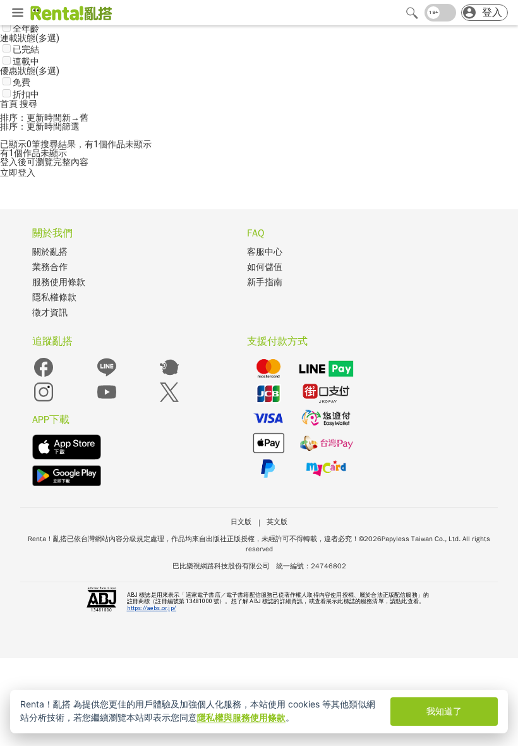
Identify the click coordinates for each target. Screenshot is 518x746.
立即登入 (17, 173)
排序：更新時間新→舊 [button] (44, 117)
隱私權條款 (54, 297)
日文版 (241, 521)
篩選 (71, 126)
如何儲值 (264, 267)
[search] (411, 12)
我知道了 (444, 711)
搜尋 (28, 104)
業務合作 (50, 267)
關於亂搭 (50, 252)
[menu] (17, 13)
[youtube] (106, 400)
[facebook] (43, 375)
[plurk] (169, 375)
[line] (106, 375)
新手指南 (264, 282)
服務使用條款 (58, 282)
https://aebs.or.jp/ (151, 608)
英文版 (277, 521)
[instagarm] (43, 400)
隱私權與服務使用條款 (241, 717)
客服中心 (264, 252)
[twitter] (169, 400)
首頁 (10, 104)
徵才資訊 (50, 312)
